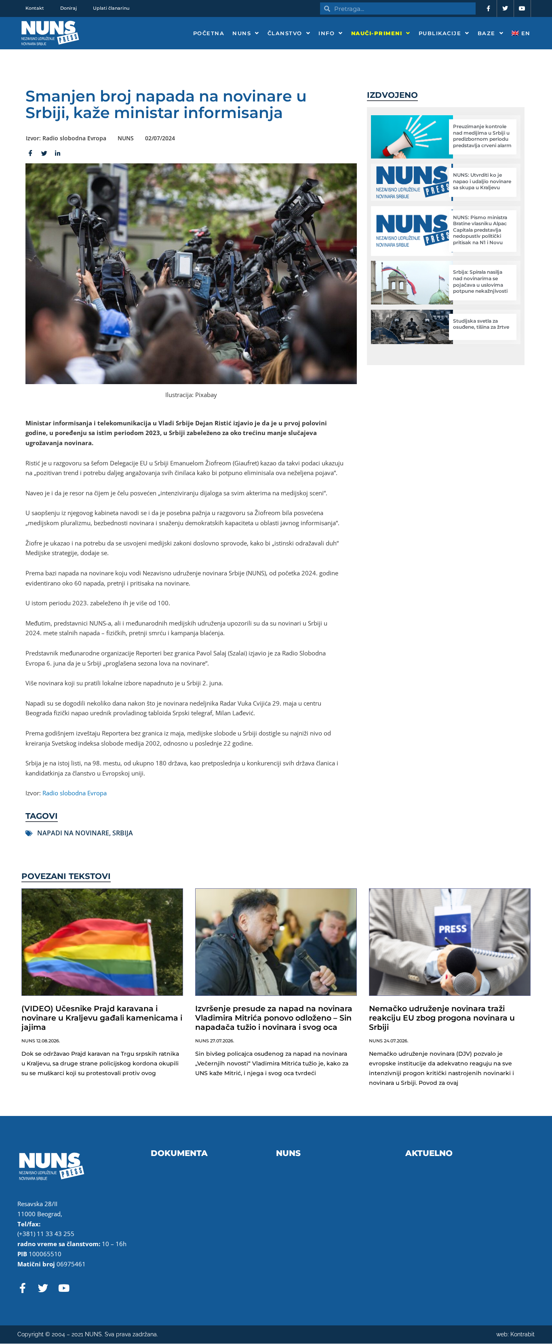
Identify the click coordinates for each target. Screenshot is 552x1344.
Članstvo (285, 33)
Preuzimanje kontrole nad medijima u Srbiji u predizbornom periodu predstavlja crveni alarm (482, 135)
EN (525, 33)
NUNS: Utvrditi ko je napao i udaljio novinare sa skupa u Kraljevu (482, 181)
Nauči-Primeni (376, 33)
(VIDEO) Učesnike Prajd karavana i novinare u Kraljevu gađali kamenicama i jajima (101, 1018)
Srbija (122, 832)
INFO (326, 33)
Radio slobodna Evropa (74, 793)
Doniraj (68, 8)
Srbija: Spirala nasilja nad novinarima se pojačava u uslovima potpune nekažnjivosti (480, 281)
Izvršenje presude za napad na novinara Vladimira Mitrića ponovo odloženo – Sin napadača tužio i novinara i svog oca (273, 1018)
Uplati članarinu (111, 8)
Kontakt (34, 8)
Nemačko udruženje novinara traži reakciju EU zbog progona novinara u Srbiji (442, 1018)
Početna (209, 33)
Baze (486, 33)
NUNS (241, 33)
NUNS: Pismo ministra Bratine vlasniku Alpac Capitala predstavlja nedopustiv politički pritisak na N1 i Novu (480, 229)
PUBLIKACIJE (440, 33)
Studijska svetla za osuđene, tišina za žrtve (481, 324)
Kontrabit (522, 1334)
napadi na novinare (73, 832)
